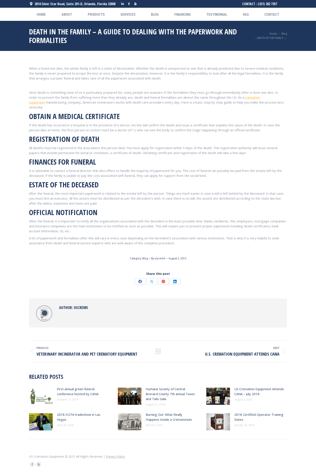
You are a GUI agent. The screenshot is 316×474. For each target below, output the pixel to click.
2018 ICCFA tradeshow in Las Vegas (78, 417)
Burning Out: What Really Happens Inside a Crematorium (169, 417)
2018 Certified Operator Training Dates (258, 417)
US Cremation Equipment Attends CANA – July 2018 (259, 391)
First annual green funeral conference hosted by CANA (77, 391)
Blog (145, 258)
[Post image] (41, 396)
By (158, 258)
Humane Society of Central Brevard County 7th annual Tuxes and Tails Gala (170, 394)
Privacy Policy (115, 456)
